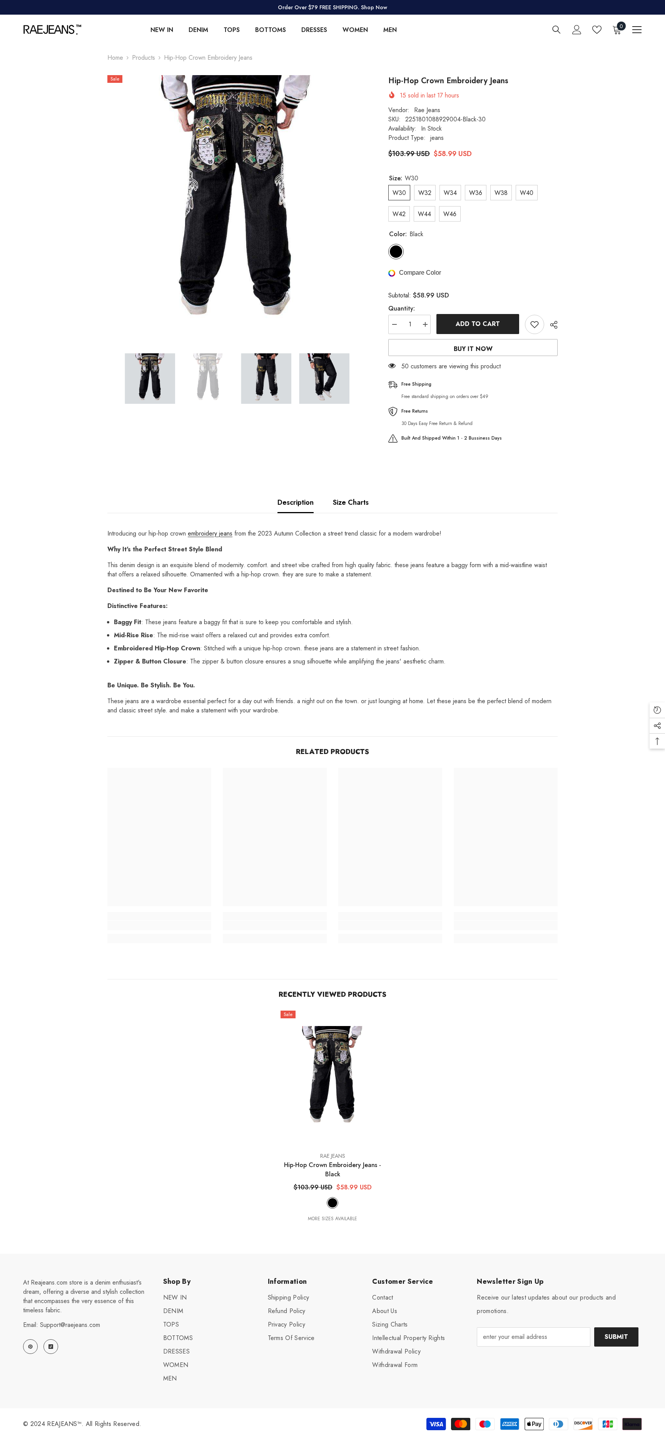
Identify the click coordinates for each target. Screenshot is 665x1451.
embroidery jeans (210, 533)
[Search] (556, 29)
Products (143, 57)
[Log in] (576, 29)
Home (115, 57)
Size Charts (351, 502)
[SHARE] (551, 325)
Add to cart (478, 323)
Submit (616, 1336)
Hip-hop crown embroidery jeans (332, 1169)
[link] (159, 925)
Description (295, 502)
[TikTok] (50, 1346)
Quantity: (401, 308)
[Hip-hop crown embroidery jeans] (332, 1078)
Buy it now (473, 348)
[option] (236, 204)
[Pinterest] (30, 1346)
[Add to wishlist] (534, 324)
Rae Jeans (427, 110)
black (332, 1203)
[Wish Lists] (597, 29)
